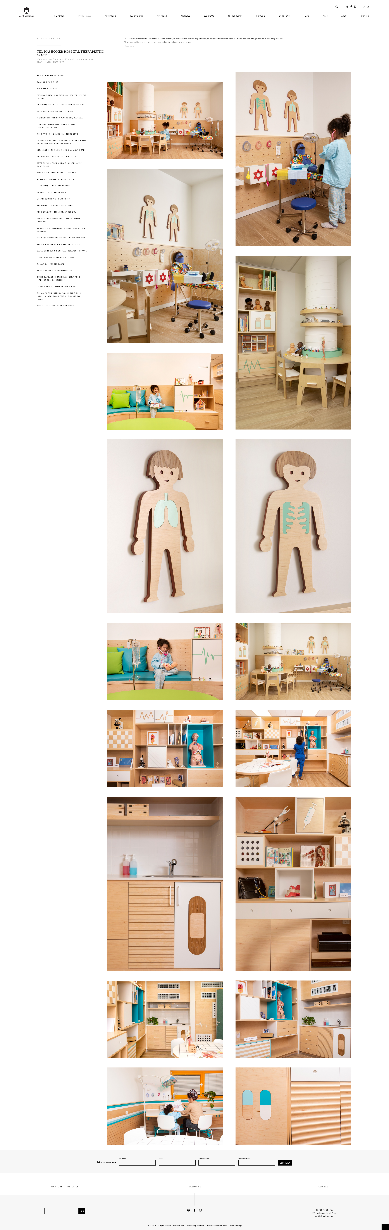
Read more (129, 45)
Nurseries (185, 16)
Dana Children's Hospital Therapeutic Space (62, 251)
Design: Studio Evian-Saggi (217, 1225)
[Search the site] (337, 7)
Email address (204, 1158)
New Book (59, 16)
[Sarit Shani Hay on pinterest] (347, 7)
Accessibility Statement (195, 1225)
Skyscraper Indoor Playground (55, 111)
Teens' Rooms (136, 16)
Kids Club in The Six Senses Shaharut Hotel (61, 150)
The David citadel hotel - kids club (56, 157)
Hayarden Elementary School (54, 186)
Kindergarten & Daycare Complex (56, 205)
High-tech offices (47, 89)
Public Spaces (84, 16)
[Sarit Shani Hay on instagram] (355, 7)
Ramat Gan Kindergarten (51, 264)
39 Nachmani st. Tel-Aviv (324, 1212)
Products (260, 16)
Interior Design (235, 16)
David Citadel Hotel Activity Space (56, 257)
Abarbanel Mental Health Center (55, 179)
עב (368, 6)
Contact (365, 16)
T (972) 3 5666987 (324, 1209)
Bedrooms (209, 16)
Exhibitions (284, 16)
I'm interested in (244, 1158)
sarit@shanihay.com (324, 1216)
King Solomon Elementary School (56, 212)
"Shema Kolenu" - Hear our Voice (55, 306)
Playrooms (162, 16)
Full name (123, 1158)
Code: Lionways (236, 1225)
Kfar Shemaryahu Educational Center (58, 244)
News (306, 16)
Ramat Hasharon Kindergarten (54, 270)
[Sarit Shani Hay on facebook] (351, 7)
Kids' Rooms (110, 16)
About (344, 16)
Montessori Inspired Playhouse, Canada (60, 118)
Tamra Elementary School (51, 192)
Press (325, 16)
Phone (161, 1158)
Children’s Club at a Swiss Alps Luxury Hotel (62, 105)
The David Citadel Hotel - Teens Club (57, 134)
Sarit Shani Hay (26, 12)
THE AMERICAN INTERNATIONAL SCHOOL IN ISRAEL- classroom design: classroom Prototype (59, 296)
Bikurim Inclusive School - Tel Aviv (57, 173)
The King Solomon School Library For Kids (61, 238)
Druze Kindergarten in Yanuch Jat (56, 287)
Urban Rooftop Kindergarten (53, 199)
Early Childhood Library (51, 75)
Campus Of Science (47, 82)
